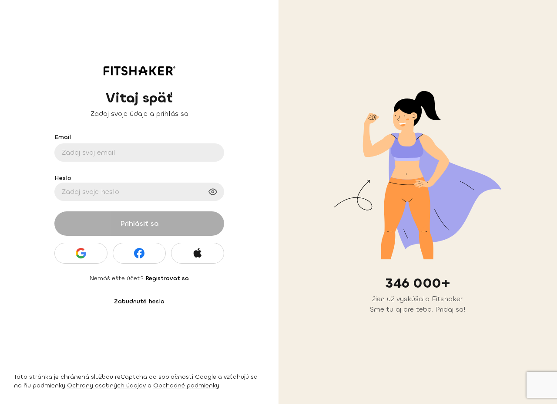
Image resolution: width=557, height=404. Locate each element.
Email (62, 137)
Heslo (62, 178)
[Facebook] (139, 253)
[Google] (80, 253)
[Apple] (197, 253)
